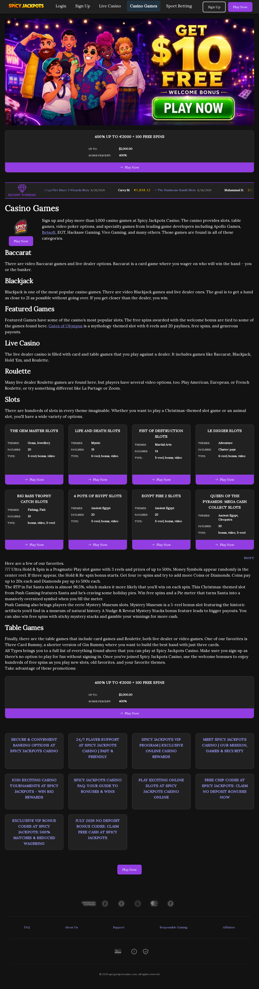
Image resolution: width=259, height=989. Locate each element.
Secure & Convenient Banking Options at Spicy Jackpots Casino (34, 745)
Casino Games (143, 5)
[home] (27, 10)
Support (118, 927)
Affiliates (229, 927)
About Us (71, 927)
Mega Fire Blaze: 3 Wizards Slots (49, 190)
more (249, 557)
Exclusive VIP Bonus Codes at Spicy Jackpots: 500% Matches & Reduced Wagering (34, 832)
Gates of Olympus (66, 325)
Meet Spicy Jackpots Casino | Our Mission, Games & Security (224, 745)
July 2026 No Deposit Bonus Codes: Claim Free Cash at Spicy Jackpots (98, 829)
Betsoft (49, 232)
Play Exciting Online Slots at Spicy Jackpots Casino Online (161, 789)
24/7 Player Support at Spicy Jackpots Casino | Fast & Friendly (97, 748)
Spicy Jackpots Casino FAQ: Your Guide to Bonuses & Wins (98, 786)
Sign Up (82, 5)
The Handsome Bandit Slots (159, 190)
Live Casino (110, 5)
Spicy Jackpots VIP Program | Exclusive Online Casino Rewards (161, 748)
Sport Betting (179, 5)
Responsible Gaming (174, 927)
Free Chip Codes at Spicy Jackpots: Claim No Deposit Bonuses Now (225, 789)
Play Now (240, 7)
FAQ (27, 927)
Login (61, 5)
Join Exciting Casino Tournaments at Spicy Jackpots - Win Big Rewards (34, 789)
